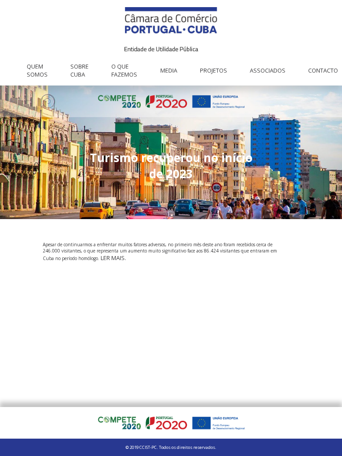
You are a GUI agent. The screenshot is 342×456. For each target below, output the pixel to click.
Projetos (213, 70)
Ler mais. (113, 258)
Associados (267, 70)
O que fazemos (124, 70)
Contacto (323, 70)
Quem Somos (37, 70)
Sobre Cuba (79, 70)
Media (168, 70)
